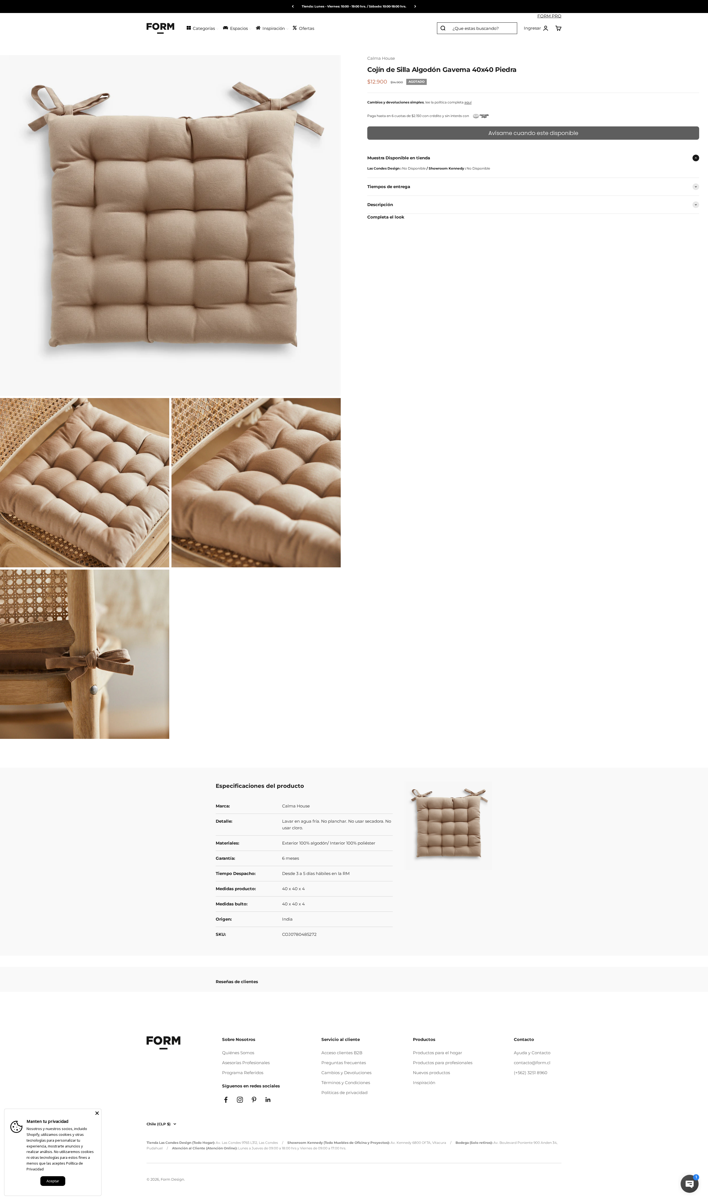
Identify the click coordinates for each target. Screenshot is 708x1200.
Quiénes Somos (238, 1052)
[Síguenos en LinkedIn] (268, 1099)
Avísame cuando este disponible (533, 133)
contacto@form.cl (532, 1062)
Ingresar (536, 28)
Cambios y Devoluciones (346, 1072)
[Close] (97, 1113)
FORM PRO (549, 16)
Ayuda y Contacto (532, 1052)
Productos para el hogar (437, 1052)
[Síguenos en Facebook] (226, 1099)
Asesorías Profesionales (246, 1062)
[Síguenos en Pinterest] (254, 1099)
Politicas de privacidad (344, 1092)
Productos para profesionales (442, 1062)
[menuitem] (202, 27)
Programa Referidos (242, 1072)
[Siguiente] (415, 6)
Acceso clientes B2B (341, 1052)
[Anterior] (293, 6)
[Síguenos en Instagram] (240, 1099)
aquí (468, 102)
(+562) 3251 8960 (530, 1072)
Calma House (381, 58)
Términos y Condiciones (345, 1082)
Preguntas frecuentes (343, 1062)
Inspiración (424, 1082)
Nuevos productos (431, 1072)
